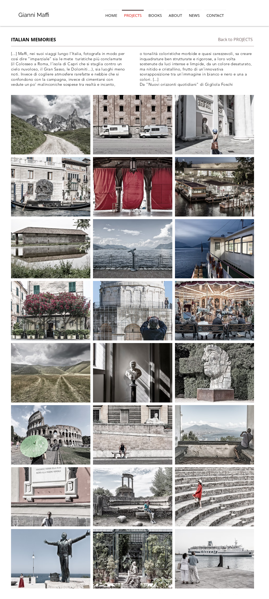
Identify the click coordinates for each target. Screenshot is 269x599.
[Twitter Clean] (229, 593)
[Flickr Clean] (236, 593)
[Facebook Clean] (222, 593)
